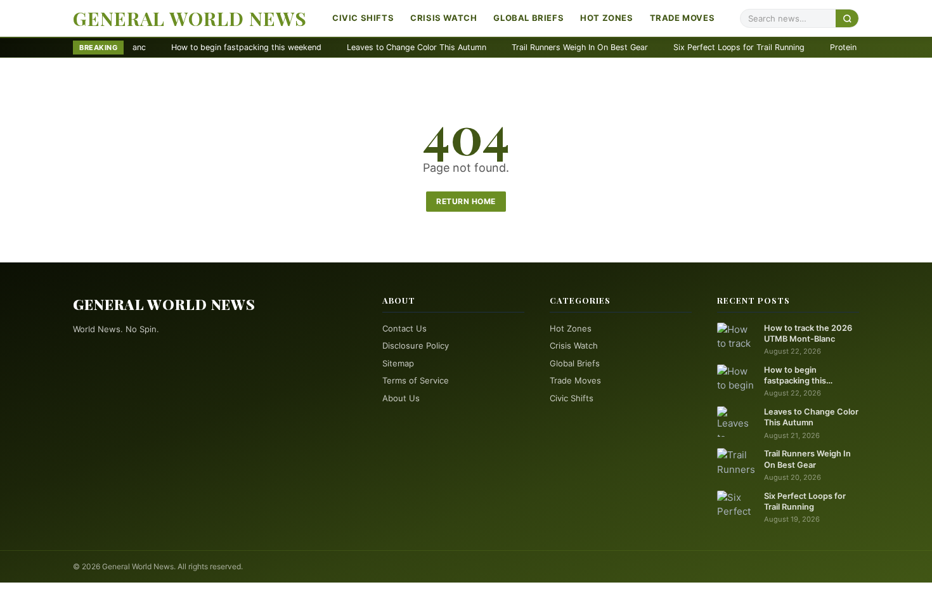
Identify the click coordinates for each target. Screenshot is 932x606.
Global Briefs (528, 18)
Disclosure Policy (415, 345)
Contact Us (404, 328)
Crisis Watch (443, 18)
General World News (190, 18)
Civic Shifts (363, 18)
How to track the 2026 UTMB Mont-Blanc (808, 333)
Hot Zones (606, 18)
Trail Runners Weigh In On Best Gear (547, 47)
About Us (401, 398)
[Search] (847, 18)
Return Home (466, 201)
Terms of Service (415, 380)
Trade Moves (682, 18)
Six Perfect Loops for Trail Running (706, 47)
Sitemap (398, 363)
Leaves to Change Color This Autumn (384, 47)
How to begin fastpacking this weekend (214, 47)
